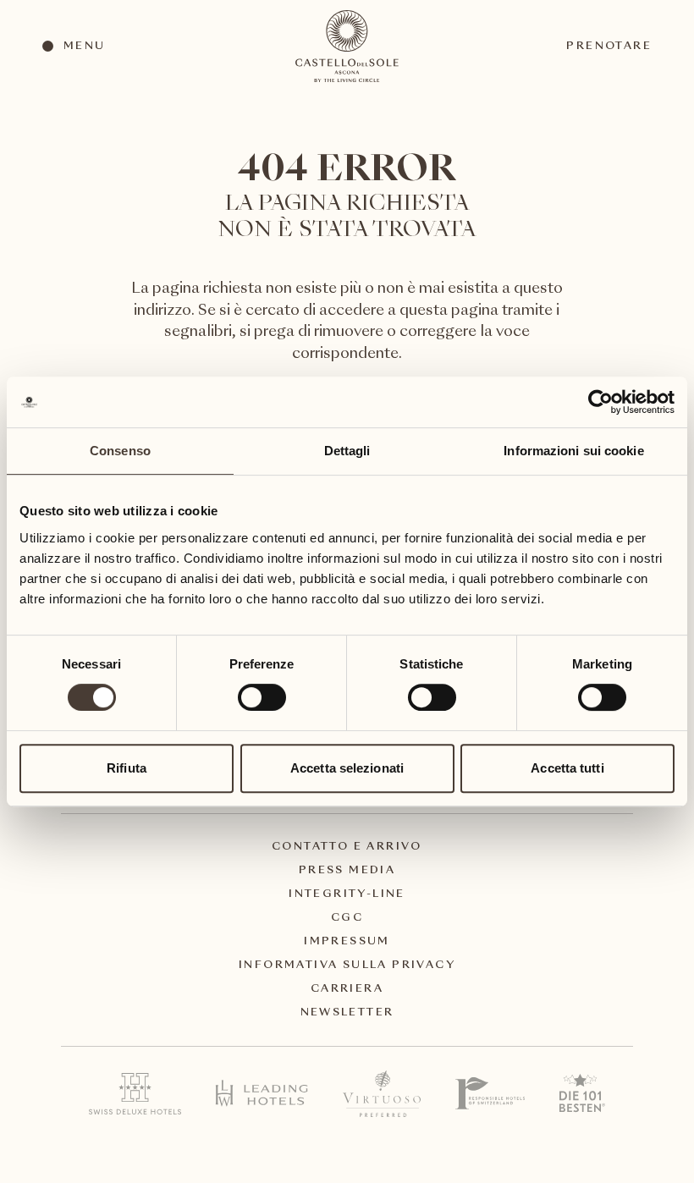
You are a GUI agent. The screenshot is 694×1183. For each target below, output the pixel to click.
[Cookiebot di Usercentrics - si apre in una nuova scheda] (600, 402)
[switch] (261, 696)
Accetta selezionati (347, 768)
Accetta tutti (567, 768)
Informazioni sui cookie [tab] (573, 450)
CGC (347, 918)
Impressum (347, 942)
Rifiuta (126, 768)
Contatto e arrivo (347, 847)
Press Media (347, 871)
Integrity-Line (347, 894)
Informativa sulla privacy (347, 965)
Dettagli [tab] (347, 450)
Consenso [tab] (120, 450)
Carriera (347, 989)
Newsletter (347, 1013)
